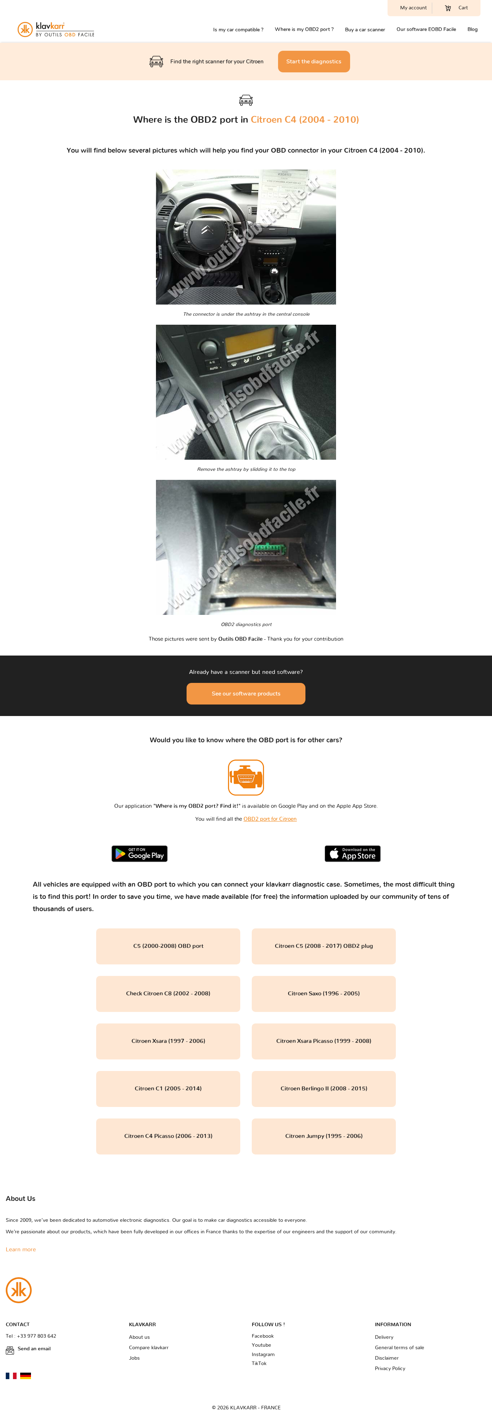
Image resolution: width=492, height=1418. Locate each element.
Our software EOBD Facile (426, 29)
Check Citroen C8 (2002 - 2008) (168, 993)
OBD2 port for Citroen (270, 819)
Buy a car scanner (365, 29)
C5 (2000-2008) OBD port (168, 946)
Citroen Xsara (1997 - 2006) (168, 1041)
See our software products (246, 694)
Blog (473, 29)
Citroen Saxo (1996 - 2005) (324, 993)
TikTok (259, 1363)
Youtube (261, 1345)
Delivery (384, 1337)
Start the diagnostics (313, 62)
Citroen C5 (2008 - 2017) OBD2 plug (324, 946)
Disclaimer (387, 1358)
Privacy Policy (390, 1368)
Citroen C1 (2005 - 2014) (168, 1088)
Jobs (134, 1358)
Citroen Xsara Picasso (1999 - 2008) (323, 1041)
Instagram (263, 1354)
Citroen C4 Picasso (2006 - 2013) (168, 1136)
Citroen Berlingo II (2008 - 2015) (324, 1088)
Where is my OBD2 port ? (304, 29)
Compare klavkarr (149, 1347)
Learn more (21, 1249)
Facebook (263, 1336)
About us (139, 1337)
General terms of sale (399, 1347)
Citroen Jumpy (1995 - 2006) (324, 1136)
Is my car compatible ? (238, 29)
